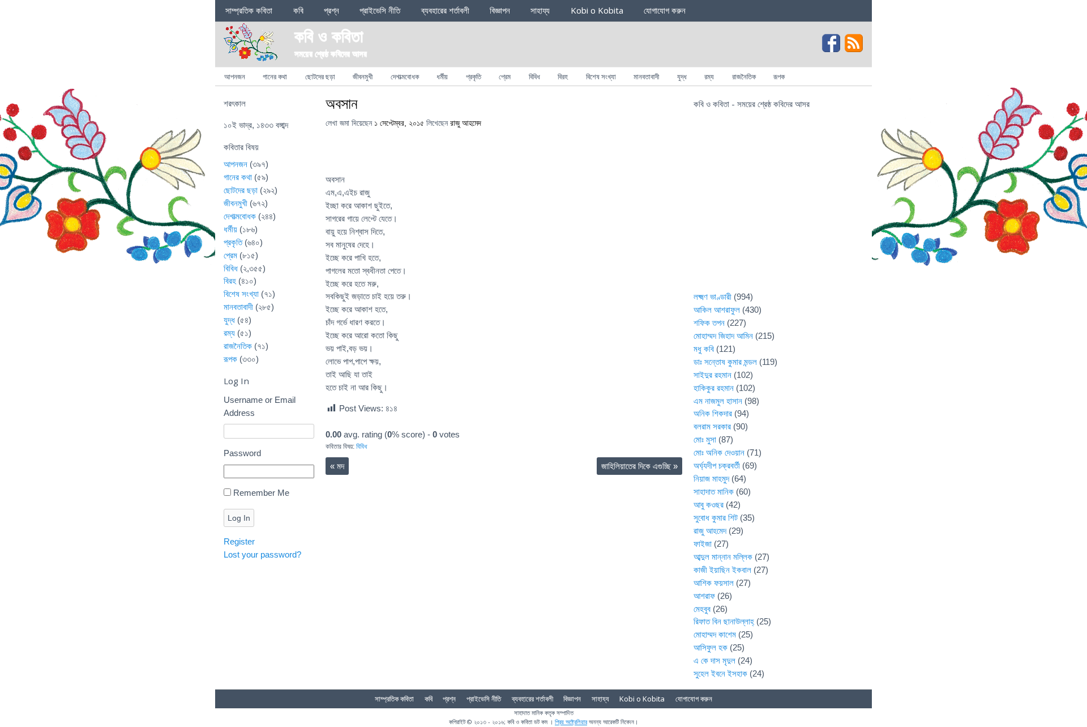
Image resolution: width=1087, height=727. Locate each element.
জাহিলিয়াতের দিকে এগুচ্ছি (639, 466)
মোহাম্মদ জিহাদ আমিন (723, 336)
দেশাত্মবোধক (405, 76)
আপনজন (234, 76)
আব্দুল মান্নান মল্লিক (723, 557)
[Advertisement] (778, 207)
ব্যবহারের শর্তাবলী (445, 10)
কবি (298, 10)
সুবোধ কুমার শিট (716, 517)
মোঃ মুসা (705, 439)
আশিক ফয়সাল (714, 583)
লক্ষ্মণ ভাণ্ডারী (712, 296)
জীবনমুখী (363, 76)
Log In (239, 517)
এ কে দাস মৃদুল (714, 660)
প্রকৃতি (473, 76)
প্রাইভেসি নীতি (380, 10)
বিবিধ (534, 76)
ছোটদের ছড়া (320, 76)
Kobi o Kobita (597, 10)
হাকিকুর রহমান (714, 388)
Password (242, 453)
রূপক (779, 76)
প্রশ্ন (331, 10)
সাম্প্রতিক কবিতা (248, 10)
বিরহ (563, 76)
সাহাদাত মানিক (714, 491)
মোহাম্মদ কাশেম (715, 634)
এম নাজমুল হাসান (718, 401)
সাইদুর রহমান (712, 375)
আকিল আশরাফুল (717, 309)
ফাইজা (703, 544)
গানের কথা (275, 76)
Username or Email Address (260, 406)
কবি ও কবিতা (328, 35)
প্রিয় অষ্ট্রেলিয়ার (571, 721)
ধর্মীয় (442, 76)
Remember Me (261, 493)
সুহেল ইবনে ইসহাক (720, 673)
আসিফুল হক (710, 647)
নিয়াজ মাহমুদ (711, 478)
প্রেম (505, 76)
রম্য (709, 76)
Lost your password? (262, 554)
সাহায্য (540, 10)
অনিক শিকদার (713, 413)
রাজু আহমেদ (465, 123)
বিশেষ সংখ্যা (601, 76)
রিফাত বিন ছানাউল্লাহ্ (724, 621)
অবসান (342, 103)
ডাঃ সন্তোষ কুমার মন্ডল (725, 362)
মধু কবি (704, 349)
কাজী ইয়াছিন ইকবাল (722, 570)
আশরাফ (704, 596)
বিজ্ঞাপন (500, 10)
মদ (337, 466)
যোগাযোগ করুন (665, 10)
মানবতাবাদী (646, 76)
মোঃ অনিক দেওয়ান (719, 452)
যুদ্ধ (682, 76)
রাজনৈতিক (744, 76)
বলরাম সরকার (712, 426)
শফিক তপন (709, 323)
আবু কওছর (709, 504)
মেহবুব (702, 609)
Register (239, 541)
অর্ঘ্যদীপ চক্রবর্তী (717, 465)
